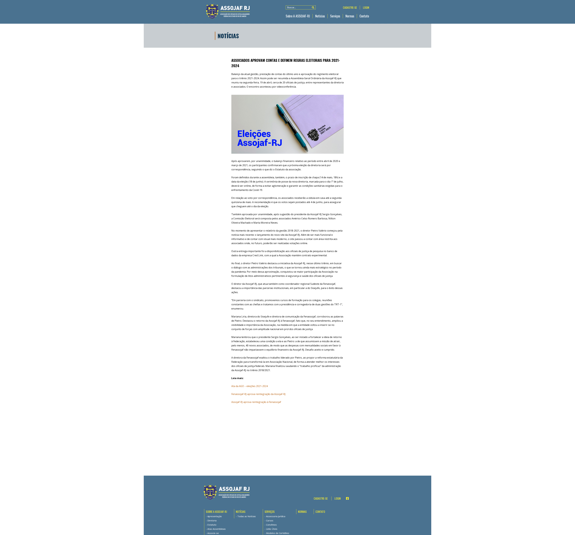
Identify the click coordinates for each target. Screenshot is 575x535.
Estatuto (211, 524)
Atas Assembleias (216, 528)
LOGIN (366, 7)
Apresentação (214, 516)
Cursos (269, 520)
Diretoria (212, 520)
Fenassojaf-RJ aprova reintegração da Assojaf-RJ (258, 394)
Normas (349, 16)
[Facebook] (346, 498)
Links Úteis (271, 528)
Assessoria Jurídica (275, 516)
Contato (364, 16)
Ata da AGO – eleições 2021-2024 (249, 386)
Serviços (335, 16)
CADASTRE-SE (350, 7)
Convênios (271, 524)
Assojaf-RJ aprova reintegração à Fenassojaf (256, 402)
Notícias (320, 16)
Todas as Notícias (246, 516)
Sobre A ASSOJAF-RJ (298, 16)
